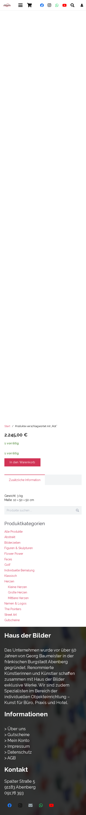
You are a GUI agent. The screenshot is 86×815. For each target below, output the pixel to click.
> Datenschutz (18, 752)
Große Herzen (17, 592)
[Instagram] (49, 5)
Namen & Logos (15, 603)
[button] (20, 5)
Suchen (77, 510)
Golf (7, 564)
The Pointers (12, 609)
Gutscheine (12, 620)
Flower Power (13, 553)
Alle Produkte (13, 531)
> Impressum (17, 746)
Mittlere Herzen (18, 598)
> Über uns (15, 728)
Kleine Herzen (17, 587)
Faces (8, 559)
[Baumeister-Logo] (7, 5)
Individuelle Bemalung (19, 570)
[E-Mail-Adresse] (30, 805)
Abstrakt (9, 537)
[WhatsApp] (57, 5)
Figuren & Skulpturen (18, 548)
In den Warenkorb (22, 462)
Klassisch (10, 575)
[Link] (82, 5)
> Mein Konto (16, 740)
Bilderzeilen (12, 542)
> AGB (10, 757)
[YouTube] (64, 5)
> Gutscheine (17, 734)
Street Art (10, 614)
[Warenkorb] (29, 5)
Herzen (9, 581)
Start (7, 426)
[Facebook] (42, 5)
